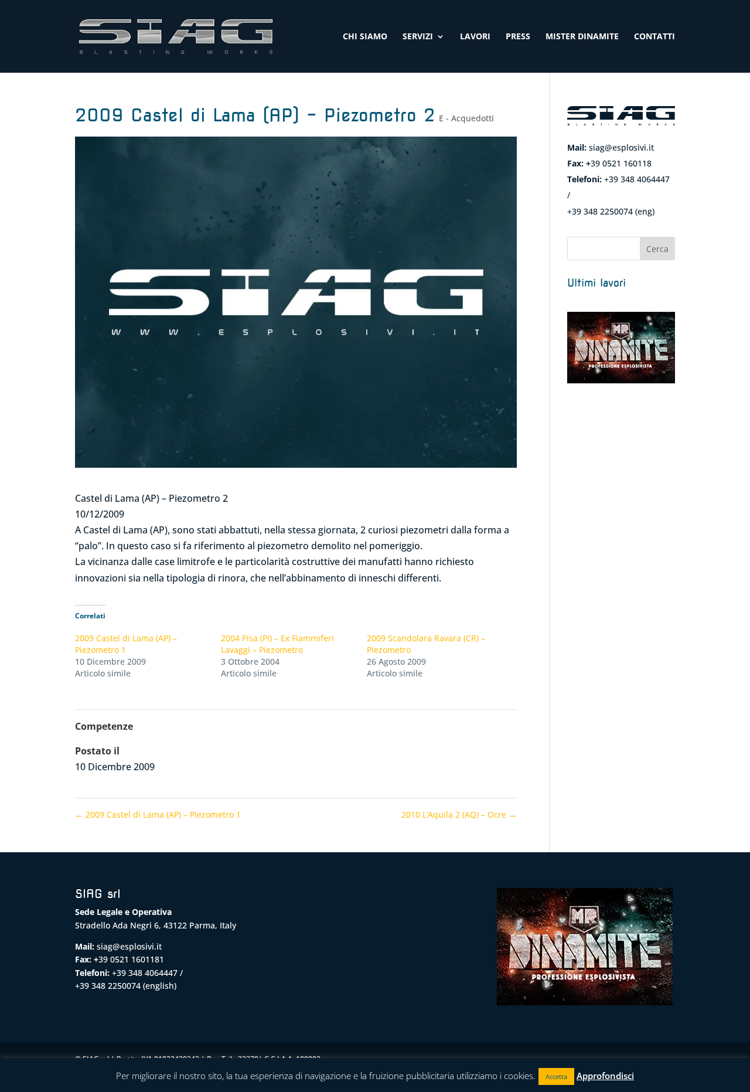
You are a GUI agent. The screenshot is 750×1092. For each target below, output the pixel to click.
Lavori (475, 37)
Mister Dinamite (582, 37)
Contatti (654, 37)
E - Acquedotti (466, 118)
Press (518, 37)
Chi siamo (365, 37)
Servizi (418, 37)
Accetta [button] (556, 1076)
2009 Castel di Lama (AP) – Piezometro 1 (158, 814)
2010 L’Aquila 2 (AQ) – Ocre (459, 814)
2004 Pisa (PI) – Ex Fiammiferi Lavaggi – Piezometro (277, 643)
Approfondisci (605, 1075)
